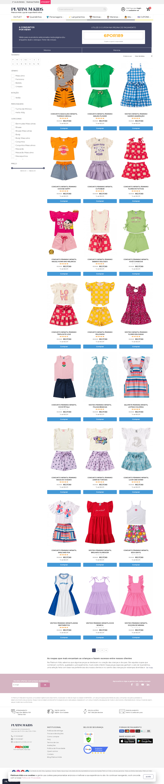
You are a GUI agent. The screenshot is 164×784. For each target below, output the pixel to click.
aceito (148, 777)
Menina (116, 50)
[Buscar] (104, 9)
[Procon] (20, 748)
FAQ (49, 739)
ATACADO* (45, 2)
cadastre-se (133, 10)
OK (45, 685)
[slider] (12, 168)
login (139, 8)
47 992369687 (18, 736)
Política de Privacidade (56, 748)
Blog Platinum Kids (54, 757)
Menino (47, 50)
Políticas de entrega (55, 731)
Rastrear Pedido (33, 2)
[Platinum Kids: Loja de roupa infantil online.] (27, 9)
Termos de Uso (53, 742)
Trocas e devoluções (55, 733)
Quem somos (52, 751)
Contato (50, 754)
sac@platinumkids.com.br (22, 742)
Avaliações (51, 745)
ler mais (149, 668)
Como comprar (53, 736)
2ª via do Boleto (18, 2)
